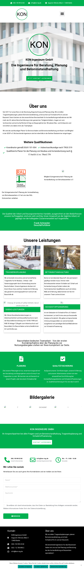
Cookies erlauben (25, 566)
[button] (62, 13)
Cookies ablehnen (41, 566)
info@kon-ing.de (42, 458)
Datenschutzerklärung (58, 566)
